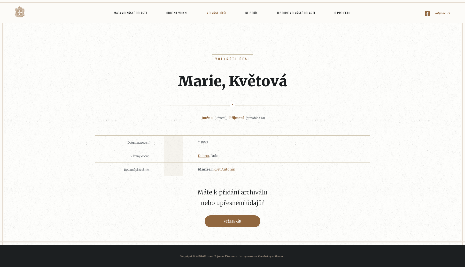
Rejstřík (251, 12)
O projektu (342, 12)
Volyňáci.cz (20, 11)
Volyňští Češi (216, 12)
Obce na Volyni (176, 12)
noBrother (278, 256)
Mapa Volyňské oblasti (130, 12)
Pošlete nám (232, 221)
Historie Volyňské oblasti (296, 12)
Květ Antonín (224, 169)
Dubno (203, 156)
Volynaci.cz (442, 13)
